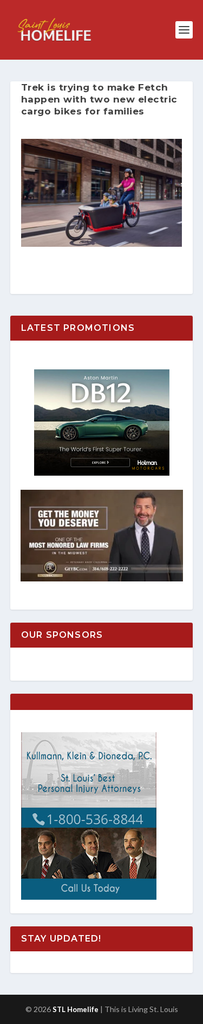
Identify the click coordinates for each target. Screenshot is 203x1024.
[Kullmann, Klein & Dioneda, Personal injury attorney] (88, 896)
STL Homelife (76, 1009)
